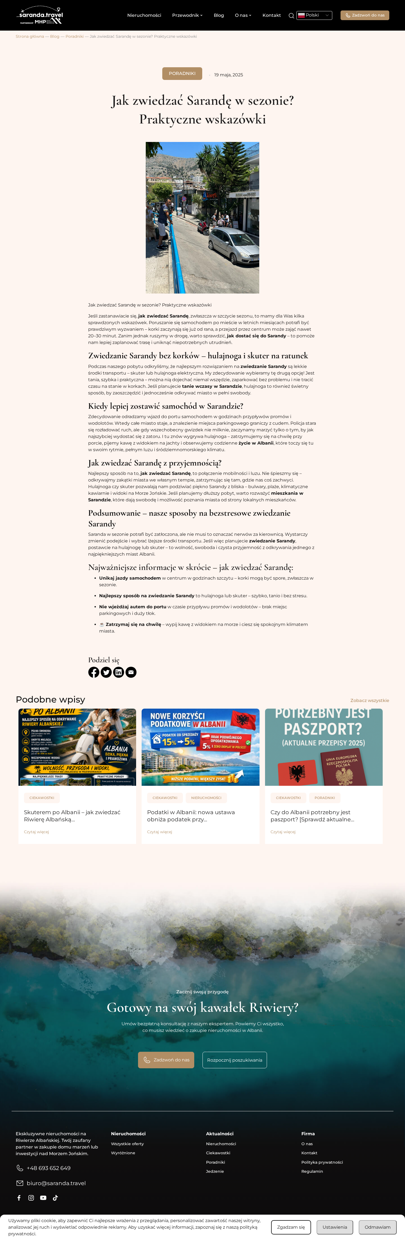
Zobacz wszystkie (369, 700)
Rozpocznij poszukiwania (234, 1060)
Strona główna (30, 36)
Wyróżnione (123, 1152)
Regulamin (312, 1171)
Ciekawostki (41, 798)
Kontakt (272, 15)
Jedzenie (215, 1171)
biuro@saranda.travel (56, 1183)
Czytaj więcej (36, 831)
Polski (312, 15)
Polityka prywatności (322, 1162)
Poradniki (75, 36)
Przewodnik (185, 15)
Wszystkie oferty (127, 1143)
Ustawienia (335, 1227)
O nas (241, 15)
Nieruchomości (144, 15)
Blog (219, 15)
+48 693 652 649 (49, 1168)
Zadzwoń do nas (368, 15)
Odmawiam (378, 1227)
